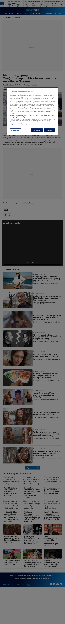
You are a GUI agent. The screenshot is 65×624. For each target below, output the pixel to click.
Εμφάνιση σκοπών (15, 130)
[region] (32, 111)
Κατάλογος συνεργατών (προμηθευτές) (20, 124)
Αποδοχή (49, 130)
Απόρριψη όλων (37, 130)
